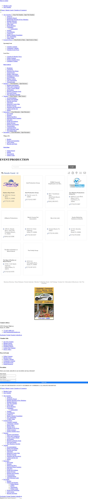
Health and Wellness (12, 121)
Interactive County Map (13, 104)
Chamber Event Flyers (13, 428)
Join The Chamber (12, 22)
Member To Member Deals (42, 282)
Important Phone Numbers (14, 118)
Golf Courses (10, 492)
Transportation (11, 126)
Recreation (6, 479)
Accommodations (11, 98)
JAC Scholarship (11, 36)
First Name (3, 374)
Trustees (9, 30)
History (9, 110)
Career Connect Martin (13, 88)
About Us (9, 16)
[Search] (21, 498)
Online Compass (11, 430)
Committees (10, 27)
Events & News (7, 420)
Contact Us (10, 33)
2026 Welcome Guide (13, 129)
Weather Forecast (11, 105)
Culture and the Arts (12, 109)
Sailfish (12, 485)
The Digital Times (12, 130)
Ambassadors (14, 29)
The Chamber (7, 396)
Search (2, 498)
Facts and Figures (11, 93)
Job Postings (10, 90)
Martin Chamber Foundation (14, 35)
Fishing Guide (14, 489)
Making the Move (12, 117)
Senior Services (11, 123)
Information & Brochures (71, 282)
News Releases (19, 282)
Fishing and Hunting (12, 482)
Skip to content (4, 0)
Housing (9, 115)
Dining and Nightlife (12, 99)
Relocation (6, 461)
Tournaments (13, 487)
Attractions (10, 102)
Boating (9, 481)
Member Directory (12, 21)
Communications (11, 127)
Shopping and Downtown (14, 107)
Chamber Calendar (12, 422)
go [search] (73, 167)
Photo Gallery (10, 425)
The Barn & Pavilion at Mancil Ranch (9, 260)
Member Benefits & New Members (16, 400)
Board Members (11, 26)
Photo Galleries (7, 64)
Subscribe (44, 382)
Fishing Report (14, 484)
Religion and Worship (13, 124)
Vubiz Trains (10, 38)
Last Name (3, 377)
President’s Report (12, 18)
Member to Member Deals (14, 91)
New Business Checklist (13, 94)
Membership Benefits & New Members (17, 19)
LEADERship (11, 32)
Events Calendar (29, 282)
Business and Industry (13, 85)
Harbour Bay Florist (9, 192)
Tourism (5, 445)
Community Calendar (13, 423)
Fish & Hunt (6, 147)
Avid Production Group (32, 192)
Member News (11, 427)
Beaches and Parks (12, 101)
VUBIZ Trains (11, 419)
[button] (2, 173)
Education (9, 120)
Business (5, 433)
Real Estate (10, 113)
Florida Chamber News (13, 431)
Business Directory (9, 282)
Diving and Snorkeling (13, 490)
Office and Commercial (13, 87)
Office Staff (10, 24)
